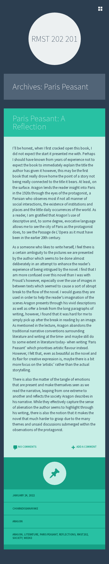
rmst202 (82, 534)
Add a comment (86, 447)
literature (31, 534)
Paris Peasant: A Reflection (38, 122)
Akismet (39, 559)
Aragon (17, 521)
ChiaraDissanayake (25, 508)
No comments (27, 447)
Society (17, 538)
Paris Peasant (49, 534)
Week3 (28, 538)
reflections (67, 534)
